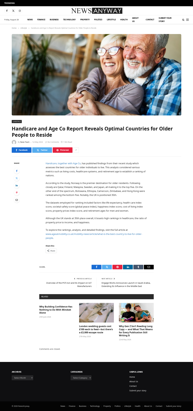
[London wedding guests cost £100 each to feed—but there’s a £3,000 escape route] (96, 313)
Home (132, 377)
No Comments (53, 142)
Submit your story (165, 19)
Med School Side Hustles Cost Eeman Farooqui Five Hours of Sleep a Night (53, 3)
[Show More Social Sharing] (76, 150)
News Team (24, 142)
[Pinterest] (16, 192)
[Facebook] (16, 171)
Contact (150, 19)
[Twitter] (16, 178)
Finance (41, 19)
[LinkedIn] (16, 185)
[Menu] (187, 19)
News (30, 19)
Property (85, 19)
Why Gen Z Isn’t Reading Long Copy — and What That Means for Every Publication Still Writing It (136, 331)
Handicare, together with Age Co (63, 163)
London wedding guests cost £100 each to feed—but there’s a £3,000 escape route (96, 329)
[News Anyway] (96, 10)
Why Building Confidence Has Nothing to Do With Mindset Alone (55, 309)
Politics (98, 19)
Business (54, 19)
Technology (69, 19)
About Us (135, 19)
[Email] (16, 200)
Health (124, 19)
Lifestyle (111, 19)
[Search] (183, 19)
